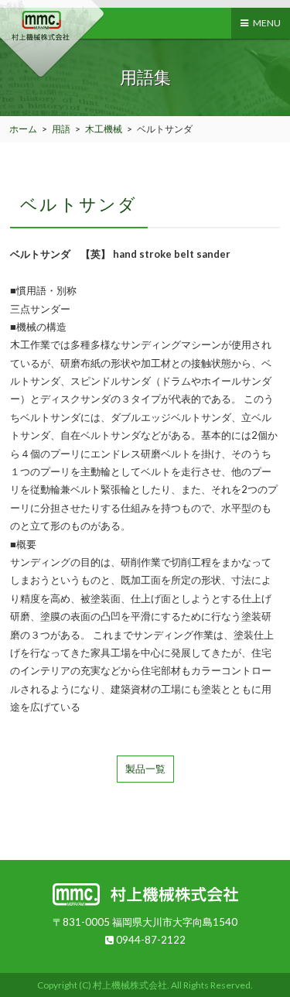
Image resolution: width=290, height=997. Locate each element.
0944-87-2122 (150, 940)
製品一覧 (145, 768)
